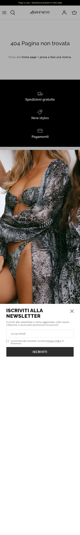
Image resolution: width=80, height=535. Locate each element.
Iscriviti (40, 352)
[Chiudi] (72, 311)
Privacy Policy (54, 341)
